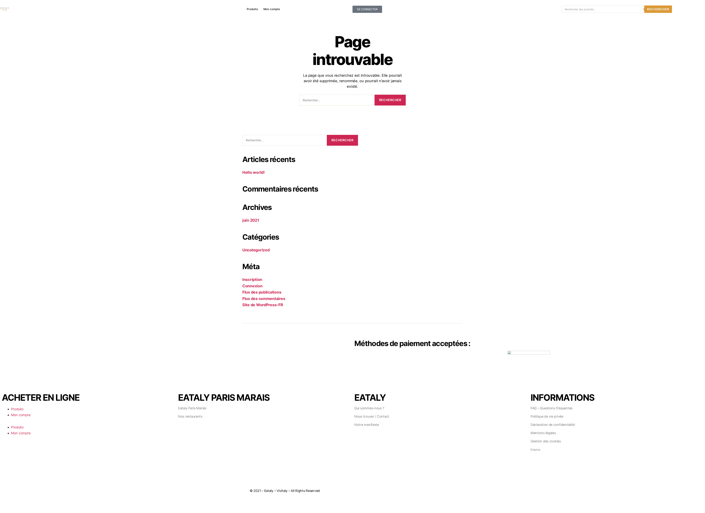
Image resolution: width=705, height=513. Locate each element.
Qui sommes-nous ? (369, 408)
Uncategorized (256, 250)
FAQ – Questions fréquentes (551, 408)
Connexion (252, 286)
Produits (252, 9)
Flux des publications (261, 292)
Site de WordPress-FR (262, 305)
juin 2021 (250, 220)
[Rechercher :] (335, 101)
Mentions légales (543, 433)
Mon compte (271, 9)
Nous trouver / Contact (371, 416)
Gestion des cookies (546, 441)
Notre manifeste (366, 425)
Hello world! (253, 172)
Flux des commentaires (263, 298)
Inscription (252, 279)
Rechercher (658, 9)
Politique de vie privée (547, 416)
